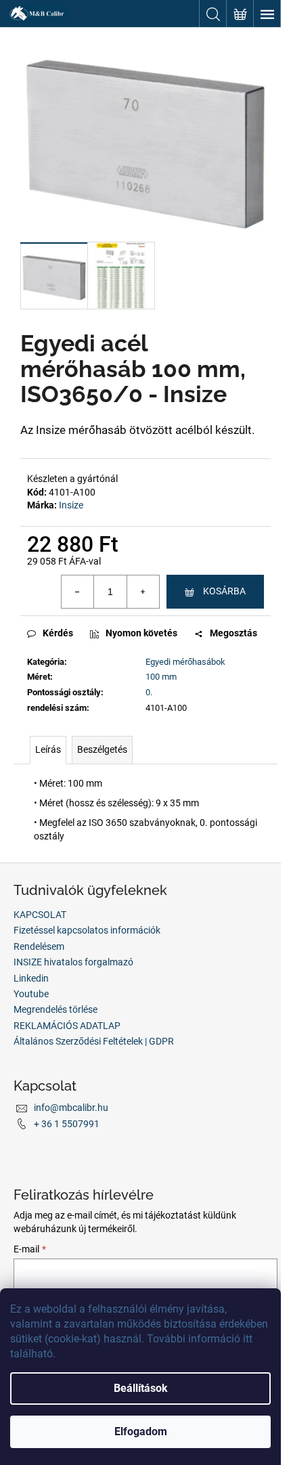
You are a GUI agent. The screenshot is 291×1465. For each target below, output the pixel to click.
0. (149, 692)
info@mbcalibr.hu (71, 1107)
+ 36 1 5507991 (66, 1123)
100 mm (161, 677)
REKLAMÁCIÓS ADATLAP (67, 1025)
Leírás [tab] (48, 749)
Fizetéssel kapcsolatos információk (87, 930)
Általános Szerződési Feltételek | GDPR (94, 1041)
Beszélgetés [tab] (102, 749)
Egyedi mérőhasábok (185, 662)
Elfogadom (140, 1431)
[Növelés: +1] (143, 591)
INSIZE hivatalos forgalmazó (73, 962)
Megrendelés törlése (55, 1009)
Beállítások (141, 1388)
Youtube (31, 993)
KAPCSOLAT (40, 914)
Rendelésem (39, 946)
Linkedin (31, 978)
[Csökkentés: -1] (78, 591)
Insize (71, 505)
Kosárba (224, 591)
